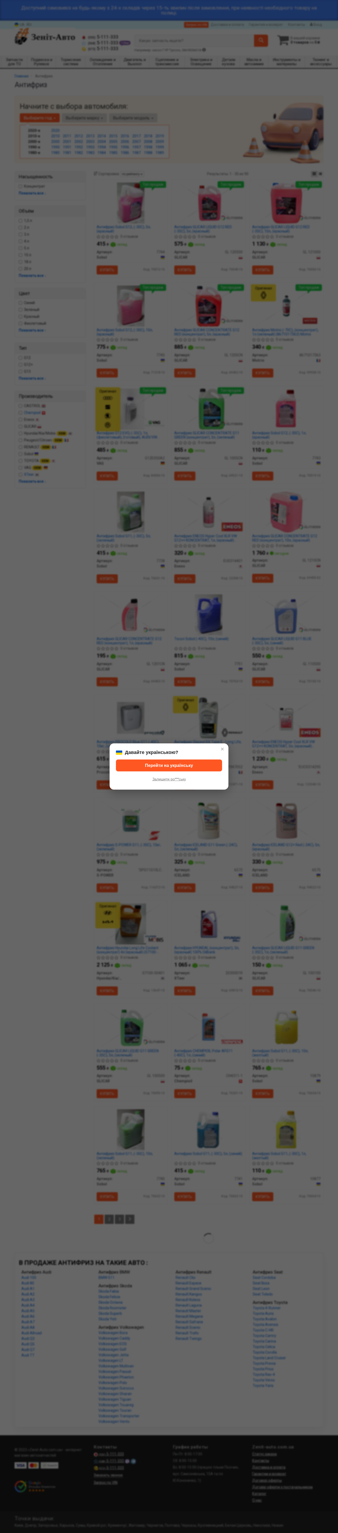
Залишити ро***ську (169, 779)
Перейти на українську (169, 765)
